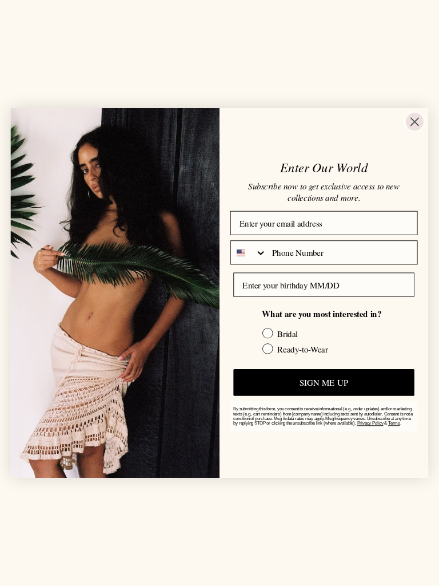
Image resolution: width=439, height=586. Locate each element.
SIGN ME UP (324, 382)
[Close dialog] (414, 121)
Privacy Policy (370, 423)
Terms (394, 423)
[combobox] (249, 252)
